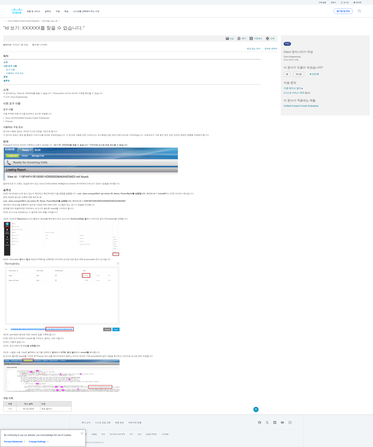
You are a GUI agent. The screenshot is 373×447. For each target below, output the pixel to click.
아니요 (299, 74)
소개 (5, 62)
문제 (5, 77)
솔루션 (6, 80)
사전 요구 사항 (10, 66)
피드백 (315, 74)
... (4, 21)
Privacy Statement (13, 441)
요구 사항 (10, 69)
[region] (43, 438)
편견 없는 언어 (253, 48)
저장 (232, 39)
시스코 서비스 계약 (294, 93)
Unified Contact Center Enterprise (301, 106)
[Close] (81, 433)
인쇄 (272, 38)
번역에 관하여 (270, 48)
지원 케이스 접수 (292, 88)
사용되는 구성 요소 (15, 73)
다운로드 (258, 38)
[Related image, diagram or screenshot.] (90, 180)
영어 (244, 38)
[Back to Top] (256, 409)
